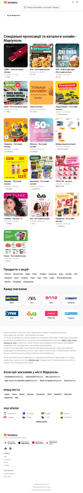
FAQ (5, 457)
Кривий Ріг (58, 394)
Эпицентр (8, 343)
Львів (49, 394)
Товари (6, 465)
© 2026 (41, 484)
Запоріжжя (40, 394)
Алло (74, 340)
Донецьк (30, 394)
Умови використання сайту (41, 487)
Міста (6, 462)
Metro (64, 340)
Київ (16, 398)
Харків (7, 394)
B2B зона (7, 476)
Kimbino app (34, 360)
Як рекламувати (9, 474)
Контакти (7, 459)
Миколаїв (68, 394)
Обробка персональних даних (41, 490)
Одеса (14, 394)
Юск (15, 343)
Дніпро (22, 394)
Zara (69, 340)
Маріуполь (8, 398)
